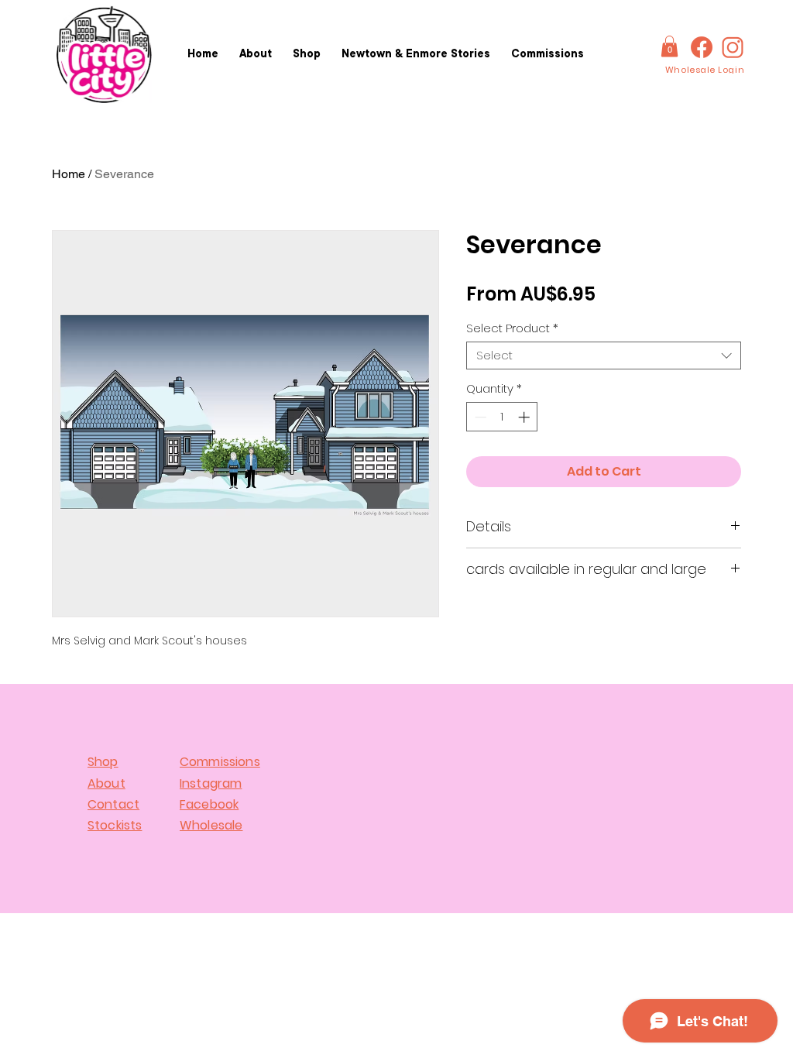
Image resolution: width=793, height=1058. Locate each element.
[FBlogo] (701, 47)
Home (68, 174)
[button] (669, 46)
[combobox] (603, 355)
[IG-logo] (732, 47)
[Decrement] (479, 417)
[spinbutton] (502, 417)
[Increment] (525, 417)
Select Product (512, 328)
